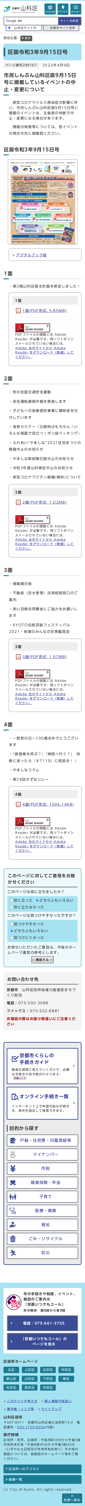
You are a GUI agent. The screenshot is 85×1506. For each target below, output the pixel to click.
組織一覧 (15, 1479)
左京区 (48, 1369)
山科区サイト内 (25, 28)
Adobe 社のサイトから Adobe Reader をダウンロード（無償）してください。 (44, 353)
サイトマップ (51, 1409)
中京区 (66, 1369)
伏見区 (48, 1387)
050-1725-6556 (31, 1427)
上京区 (30, 1369)
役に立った (23, 900)
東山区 (11, 1378)
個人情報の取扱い (58, 1401)
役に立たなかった (29, 907)
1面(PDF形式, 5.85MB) (44, 310)
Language (50, 11)
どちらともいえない (56, 900)
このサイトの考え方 (22, 1401)
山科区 (30, 1378)
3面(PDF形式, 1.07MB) (44, 657)
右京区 (11, 1387)
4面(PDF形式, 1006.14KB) (48, 804)
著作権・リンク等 (20, 1409)
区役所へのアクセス (24, 1468)
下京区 (48, 1378)
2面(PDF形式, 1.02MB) (44, 502)
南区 (66, 1378)
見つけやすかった (29, 924)
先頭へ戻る (72, 1500)
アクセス (63, 12)
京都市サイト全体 (62, 28)
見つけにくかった (29, 937)
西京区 (30, 1387)
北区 (11, 1369)
